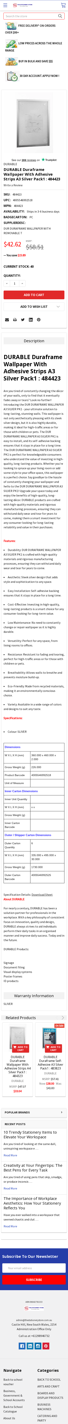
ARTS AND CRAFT (48, 1386)
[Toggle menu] (5, 5)
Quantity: (12, 276)
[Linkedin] (30, 319)
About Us (9, 1418)
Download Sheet (42, 894)
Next (62, 1017)
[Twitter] (22, 319)
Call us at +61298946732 (34, 1336)
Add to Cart (22, 1048)
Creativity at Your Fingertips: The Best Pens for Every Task (33, 1168)
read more (10, 1155)
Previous (57, 1017)
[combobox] (34, 16)
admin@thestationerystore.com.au (34, 1320)
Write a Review (13, 185)
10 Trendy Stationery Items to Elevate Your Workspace (30, 1135)
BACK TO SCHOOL (49, 1379)
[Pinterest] (38, 319)
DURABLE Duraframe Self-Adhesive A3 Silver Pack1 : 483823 (50, 1062)
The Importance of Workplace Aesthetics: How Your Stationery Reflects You (32, 1203)
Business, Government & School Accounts (14, 1395)
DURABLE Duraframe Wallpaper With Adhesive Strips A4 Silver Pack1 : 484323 (18, 1066)
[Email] (7, 319)
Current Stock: (19, 266)
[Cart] (63, 5)
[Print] (15, 319)
